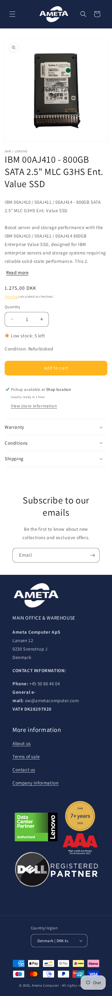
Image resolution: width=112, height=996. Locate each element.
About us (21, 743)
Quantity (12, 306)
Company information (35, 783)
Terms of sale (26, 756)
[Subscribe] (92, 555)
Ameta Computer (45, 985)
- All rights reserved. (76, 985)
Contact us (23, 770)
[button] (12, 14)
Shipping (11, 296)
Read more (17, 272)
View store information (34, 406)
